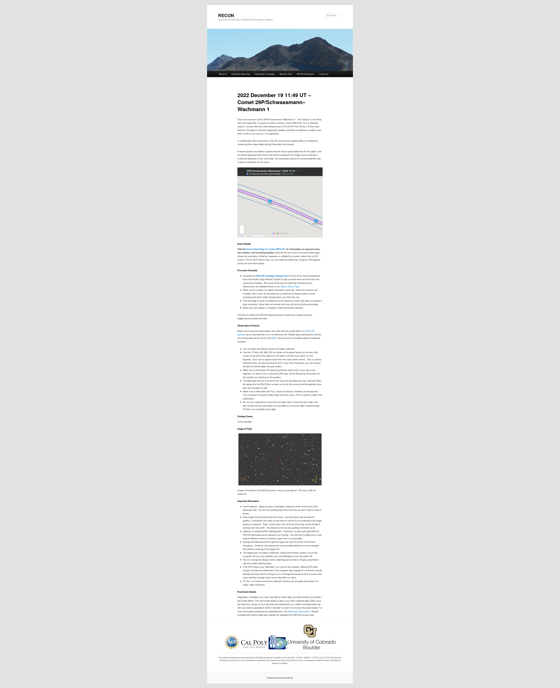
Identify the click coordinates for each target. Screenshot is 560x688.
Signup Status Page (290, 286)
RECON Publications (305, 74)
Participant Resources (240, 74)
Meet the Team (286, 74)
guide (274, 337)
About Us (223, 74)
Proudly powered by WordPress (280, 677)
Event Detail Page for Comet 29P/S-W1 (265, 249)
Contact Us (324, 74)
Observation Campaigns (265, 74)
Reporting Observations (299, 611)
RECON (226, 15)
